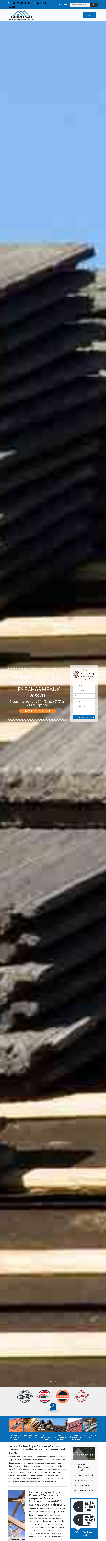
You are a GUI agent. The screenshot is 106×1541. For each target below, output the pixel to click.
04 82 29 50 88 (21, 3)
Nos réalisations (37, 711)
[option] (53, 770)
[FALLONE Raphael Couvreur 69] (21, 15)
